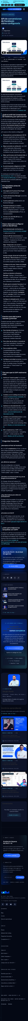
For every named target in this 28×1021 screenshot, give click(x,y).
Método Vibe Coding (6, 933)
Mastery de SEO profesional (16, 436)
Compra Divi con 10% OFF (7, 962)
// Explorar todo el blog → (8, 713)
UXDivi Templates (5, 956)
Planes (2, 930)
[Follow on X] (15, 904)
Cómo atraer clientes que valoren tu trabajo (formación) (11, 736)
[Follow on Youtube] (10, 904)
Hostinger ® (21, 999)
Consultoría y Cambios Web (8, 983)
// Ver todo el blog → (9, 612)
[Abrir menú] (24, 9)
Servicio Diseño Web (6, 976)
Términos (10, 1004)
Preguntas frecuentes (6, 936)
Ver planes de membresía (14, 648)
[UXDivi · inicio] (5, 9)
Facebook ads (22, 110)
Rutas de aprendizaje (6, 919)
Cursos (3, 916)
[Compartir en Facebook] (7, 577)
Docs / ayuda (4, 959)
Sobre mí (3, 950)
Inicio (3, 57)
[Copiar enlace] (18, 577)
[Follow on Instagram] (6, 904)
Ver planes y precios (11, 855)
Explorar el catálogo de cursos (14, 652)
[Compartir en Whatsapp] (14, 577)
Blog (9, 57)
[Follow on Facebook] (2, 904)
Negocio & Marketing (19, 57)
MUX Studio (4, 953)
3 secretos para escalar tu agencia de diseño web (9, 763)
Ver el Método (20, 5)
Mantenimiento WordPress (7, 980)
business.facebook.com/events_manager (15, 231)
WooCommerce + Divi (7, 176)
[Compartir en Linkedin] (11, 577)
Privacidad (3, 1004)
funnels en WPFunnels (10, 177)
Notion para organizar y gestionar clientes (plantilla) (10, 791)
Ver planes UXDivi (14, 566)
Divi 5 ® (7, 1000)
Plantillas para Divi (5, 973)
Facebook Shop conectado (15, 397)
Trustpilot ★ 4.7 (5, 939)
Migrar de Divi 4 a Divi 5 (7, 986)
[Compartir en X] (4, 577)
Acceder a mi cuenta (14, 815)
